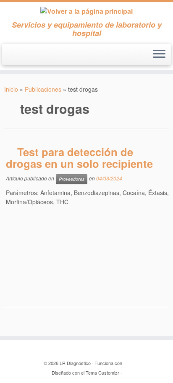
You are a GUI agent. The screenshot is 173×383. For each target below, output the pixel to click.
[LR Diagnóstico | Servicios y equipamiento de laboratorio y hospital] (86, 11)
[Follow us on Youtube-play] (24, 58)
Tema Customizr (102, 372)
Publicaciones (43, 89)
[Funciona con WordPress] (126, 361)
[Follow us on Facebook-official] (11, 58)
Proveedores (71, 179)
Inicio (11, 89)
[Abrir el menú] (159, 55)
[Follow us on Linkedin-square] (36, 58)
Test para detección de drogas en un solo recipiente (79, 157)
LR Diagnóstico (75, 363)
